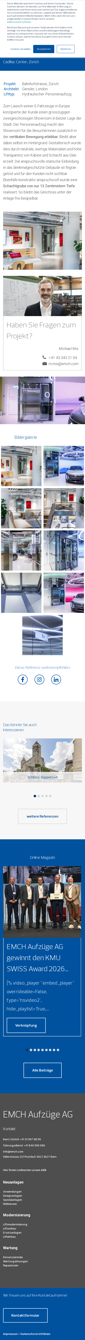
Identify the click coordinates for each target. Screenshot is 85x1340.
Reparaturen (10, 1265)
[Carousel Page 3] (42, 796)
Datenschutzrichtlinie (19, 21)
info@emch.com (13, 1151)
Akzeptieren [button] (44, 48)
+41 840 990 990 (34, 1145)
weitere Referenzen (42, 816)
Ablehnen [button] (65, 48)
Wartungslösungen (15, 1261)
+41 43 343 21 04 (63, 357)
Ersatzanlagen (12, 1232)
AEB (43, 1170)
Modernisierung (16, 1215)
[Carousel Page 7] (50, 1050)
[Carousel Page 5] (50, 796)
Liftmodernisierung (15, 1224)
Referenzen (10, 1204)
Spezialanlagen (12, 1200)
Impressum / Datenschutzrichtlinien (26, 1334)
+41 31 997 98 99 (30, 1139)
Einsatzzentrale (13, 1257)
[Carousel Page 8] (54, 1050)
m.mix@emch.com (63, 364)
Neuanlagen (13, 1182)
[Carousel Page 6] (46, 1050)
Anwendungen (12, 1191)
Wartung (10, 1248)
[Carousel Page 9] (58, 1050)
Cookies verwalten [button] (21, 48)
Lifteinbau (9, 1236)
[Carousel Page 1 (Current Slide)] (35, 796)
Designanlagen (12, 1195)
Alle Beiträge (42, 1070)
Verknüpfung (26, 1025)
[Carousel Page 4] (46, 796)
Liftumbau (9, 1228)
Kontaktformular (25, 1315)
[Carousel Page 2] (38, 796)
